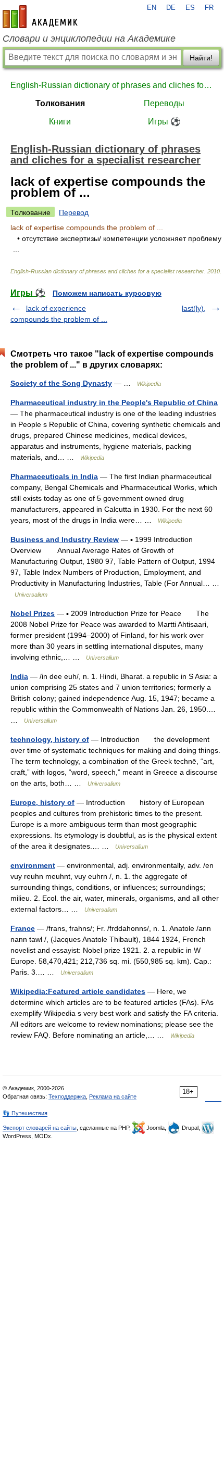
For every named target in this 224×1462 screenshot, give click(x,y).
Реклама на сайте (112, 1096)
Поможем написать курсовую (107, 293)
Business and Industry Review (64, 539)
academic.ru (40, 16)
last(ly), (194, 308)
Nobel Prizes (32, 613)
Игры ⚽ (164, 121)
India (19, 676)
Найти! (201, 58)
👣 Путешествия (25, 1113)
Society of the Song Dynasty (61, 383)
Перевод (74, 212)
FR (209, 7)
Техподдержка (67, 1096)
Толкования (60, 103)
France (22, 928)
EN (151, 7)
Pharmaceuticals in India (54, 476)
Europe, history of (42, 802)
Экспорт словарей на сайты (40, 1128)
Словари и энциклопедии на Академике (89, 38)
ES (190, 7)
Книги (60, 121)
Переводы (164, 103)
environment (32, 865)
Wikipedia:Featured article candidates (77, 991)
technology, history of (49, 739)
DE (171, 7)
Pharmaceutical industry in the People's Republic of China (114, 402)
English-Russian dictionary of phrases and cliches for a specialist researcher (112, 85)
